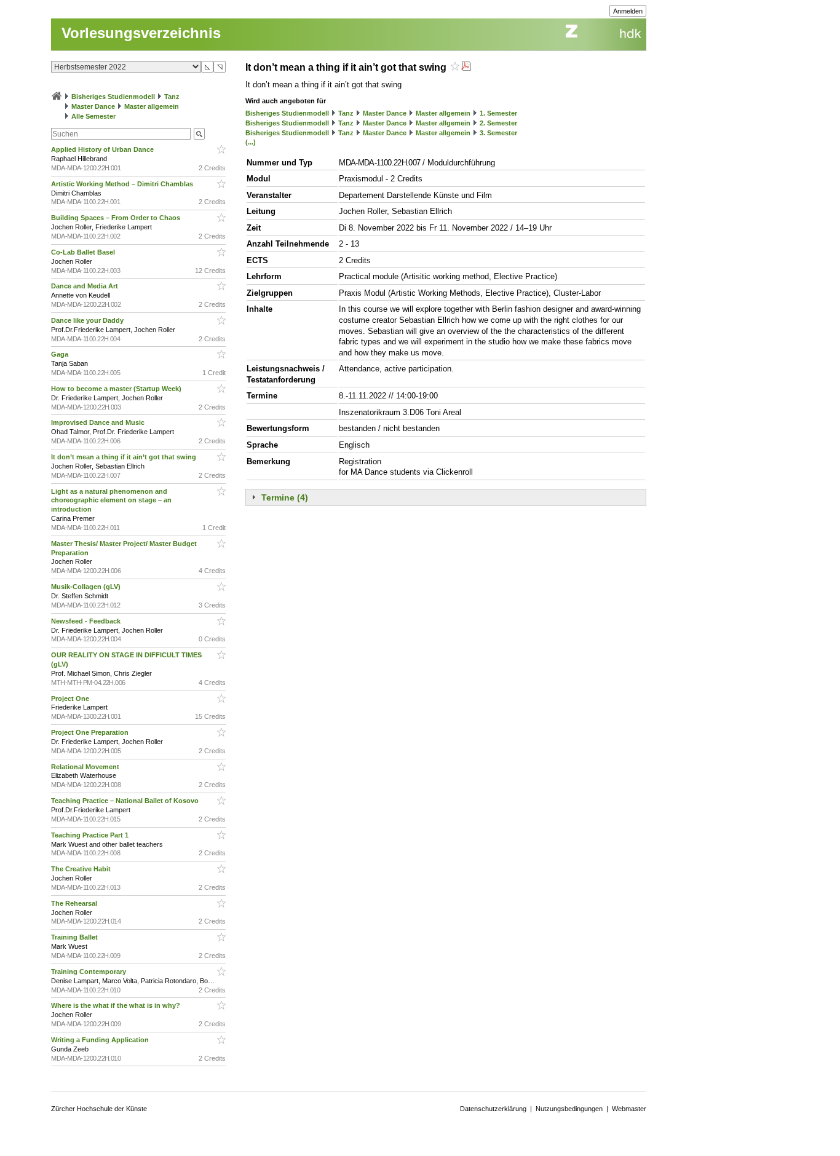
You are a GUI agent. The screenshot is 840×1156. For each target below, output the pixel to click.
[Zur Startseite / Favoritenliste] (56, 96)
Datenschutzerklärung (493, 1108)
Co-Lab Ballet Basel (84, 252)
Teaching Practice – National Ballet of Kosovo (125, 800)
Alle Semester (93, 116)
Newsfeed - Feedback (86, 621)
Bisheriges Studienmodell (113, 96)
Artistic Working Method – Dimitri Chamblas (123, 184)
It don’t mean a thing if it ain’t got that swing (124, 457)
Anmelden (628, 11)
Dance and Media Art (85, 286)
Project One (71, 698)
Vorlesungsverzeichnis (141, 33)
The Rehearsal (75, 903)
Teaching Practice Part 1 (90, 835)
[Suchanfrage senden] (199, 134)
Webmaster (629, 1108)
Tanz (172, 96)
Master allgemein (151, 106)
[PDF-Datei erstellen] (466, 67)
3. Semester (498, 133)
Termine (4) (284, 497)
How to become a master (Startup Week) (117, 388)
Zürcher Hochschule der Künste (99, 1108)
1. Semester (498, 113)
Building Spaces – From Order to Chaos (116, 217)
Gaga (60, 354)
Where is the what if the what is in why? (116, 1005)
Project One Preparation (90, 732)
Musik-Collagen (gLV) (86, 586)
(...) (250, 142)
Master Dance (93, 106)
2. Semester (498, 123)
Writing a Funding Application (101, 1039)
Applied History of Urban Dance (103, 149)
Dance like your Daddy (88, 320)
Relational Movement (86, 766)
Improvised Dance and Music (98, 422)
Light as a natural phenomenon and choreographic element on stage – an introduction (111, 500)
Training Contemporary (89, 971)
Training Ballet (75, 937)
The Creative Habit (82, 869)
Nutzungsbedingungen (569, 1108)
